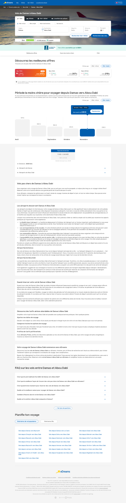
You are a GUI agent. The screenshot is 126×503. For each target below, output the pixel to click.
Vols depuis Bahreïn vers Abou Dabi (90, 434)
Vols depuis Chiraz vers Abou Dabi (29, 442)
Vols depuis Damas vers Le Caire (59, 431)
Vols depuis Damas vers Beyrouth (29, 431)
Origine (20, 28)
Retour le (87, 28)
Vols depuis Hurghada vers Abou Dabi (61, 453)
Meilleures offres (31, 53)
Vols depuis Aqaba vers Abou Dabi (59, 449)
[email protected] (104, 488)
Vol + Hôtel (31, 3)
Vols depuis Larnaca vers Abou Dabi (29, 449)
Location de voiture (41, 3)
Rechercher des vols (100, 36)
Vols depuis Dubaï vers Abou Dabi (89, 431)
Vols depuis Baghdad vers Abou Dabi (91, 453)
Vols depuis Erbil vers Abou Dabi (28, 458)
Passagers (103, 28)
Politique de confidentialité (64, 477)
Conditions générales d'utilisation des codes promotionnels (86, 477)
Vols (17, 3)
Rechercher (96, 111)
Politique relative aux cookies (49, 477)
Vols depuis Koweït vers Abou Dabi (90, 442)
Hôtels (23, 3)
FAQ (98, 53)
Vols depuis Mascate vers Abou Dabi (29, 438)
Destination (47, 28)
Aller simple (106, 66)
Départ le (73, 28)
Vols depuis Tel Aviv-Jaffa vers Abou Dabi (92, 445)
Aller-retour (95, 66)
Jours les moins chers (67, 53)
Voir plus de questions (64, 408)
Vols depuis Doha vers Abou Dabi (59, 434)
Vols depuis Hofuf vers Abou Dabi (90, 438)
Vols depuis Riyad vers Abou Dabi (59, 442)
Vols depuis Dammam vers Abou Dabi (60, 438)
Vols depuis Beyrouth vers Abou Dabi (30, 445)
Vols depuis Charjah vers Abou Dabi (29, 434)
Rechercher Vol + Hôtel (79, 36)
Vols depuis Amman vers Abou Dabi (60, 445)
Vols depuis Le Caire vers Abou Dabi (90, 449)
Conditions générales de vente (33, 477)
